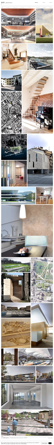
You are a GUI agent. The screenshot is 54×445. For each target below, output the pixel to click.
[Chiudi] (52, 443)
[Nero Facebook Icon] (26, 437)
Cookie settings (44, 443)
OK (50, 443)
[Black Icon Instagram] (25, 437)
